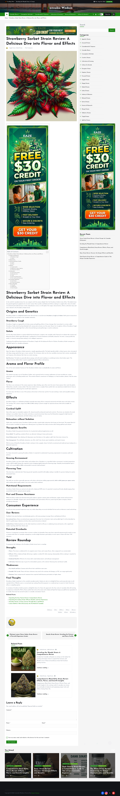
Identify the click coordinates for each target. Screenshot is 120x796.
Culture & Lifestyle (83, 14)
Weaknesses (14, 286)
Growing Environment (16, 272)
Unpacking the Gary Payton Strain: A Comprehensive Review (25, 597)
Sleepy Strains (85, 109)
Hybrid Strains (19, 48)
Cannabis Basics (14, 14)
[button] (112, 751)
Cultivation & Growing (56, 14)
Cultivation (12, 271)
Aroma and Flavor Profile (15, 261)
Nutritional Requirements (16, 276)
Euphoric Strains (86, 72)
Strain (66, 612)
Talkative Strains (86, 112)
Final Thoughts (14, 287)
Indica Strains (85, 90)
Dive (56, 609)
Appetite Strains (86, 39)
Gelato (13, 258)
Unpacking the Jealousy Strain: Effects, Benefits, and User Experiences (28, 599)
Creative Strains (86, 57)
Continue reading (42, 667)
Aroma (13, 262)
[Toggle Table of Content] (46, 252)
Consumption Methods (26, 14)
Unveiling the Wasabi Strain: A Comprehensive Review (94, 243)
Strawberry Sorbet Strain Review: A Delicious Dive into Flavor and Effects (27, 18)
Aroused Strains (86, 42)
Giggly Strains (12, 48)
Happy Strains (85, 83)
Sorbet (60, 612)
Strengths (13, 285)
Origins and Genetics (14, 255)
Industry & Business (87, 94)
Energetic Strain (86, 68)
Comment (9, 710)
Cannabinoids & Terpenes (41, 14)
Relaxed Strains (86, 98)
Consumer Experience (14, 279)
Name (8, 723)
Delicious (50, 609)
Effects (11, 265)
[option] (18, 765)
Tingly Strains (50, 676)
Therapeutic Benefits (16, 269)
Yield (13, 275)
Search (82, 25)
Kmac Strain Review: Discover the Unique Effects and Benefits (96, 253)
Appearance (12, 259)
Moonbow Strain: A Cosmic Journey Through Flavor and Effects (26, 601)
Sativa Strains (85, 101)
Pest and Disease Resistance (17, 278)
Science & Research (70, 14)
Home (6, 18)
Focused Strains (86, 76)
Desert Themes (35, 793)
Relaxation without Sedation (17, 268)
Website (8, 730)
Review (74, 609)
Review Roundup (13, 283)
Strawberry (73, 612)
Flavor (13, 264)
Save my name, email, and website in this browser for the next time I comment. (28, 737)
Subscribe (107, 14)
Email (44, 723)
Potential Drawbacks (16, 282)
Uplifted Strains (50, 649)
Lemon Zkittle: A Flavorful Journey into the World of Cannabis (26, 603)
